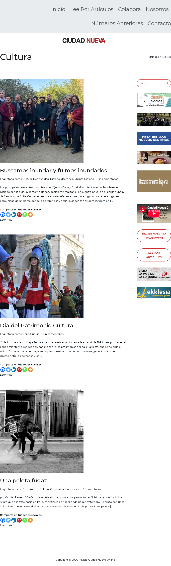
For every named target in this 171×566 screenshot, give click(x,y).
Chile (26, 334)
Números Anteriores (117, 23)
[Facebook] (2, 214)
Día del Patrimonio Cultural (37, 325)
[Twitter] (8, 214)
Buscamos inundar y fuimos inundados (53, 170)
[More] (30, 214)
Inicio (58, 9)
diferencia (67, 179)
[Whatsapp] (24, 214)
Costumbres (30, 489)
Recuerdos (57, 489)
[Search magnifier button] (167, 83)
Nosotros (157, 9)
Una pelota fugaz (23, 480)
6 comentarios (92, 489)
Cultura (27, 179)
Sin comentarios (108, 179)
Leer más (6, 219)
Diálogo (55, 179)
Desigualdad (41, 179)
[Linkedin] (13, 214)
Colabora (129, 9)
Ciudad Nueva (97, 559)
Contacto (159, 23)
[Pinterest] (19, 214)
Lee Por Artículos (91, 9)
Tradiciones (72, 489)
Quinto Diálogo (84, 179)
